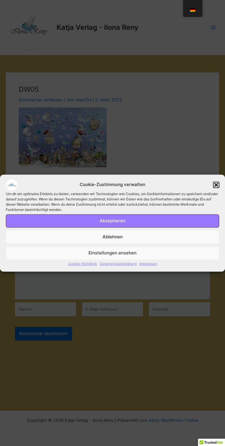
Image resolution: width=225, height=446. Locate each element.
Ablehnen (113, 237)
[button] (216, 185)
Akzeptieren (112, 220)
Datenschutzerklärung (118, 263)
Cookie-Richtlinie (82, 263)
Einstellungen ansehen (112, 253)
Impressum (148, 263)
